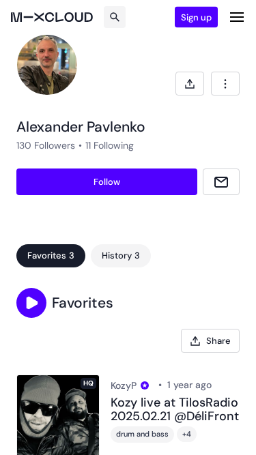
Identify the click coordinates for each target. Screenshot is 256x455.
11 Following (109, 145)
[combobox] (225, 84)
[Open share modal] (189, 84)
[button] (31, 303)
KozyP (124, 385)
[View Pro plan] (145, 385)
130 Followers (45, 145)
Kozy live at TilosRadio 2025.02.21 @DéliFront (175, 410)
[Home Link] (52, 17)
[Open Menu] (237, 17)
